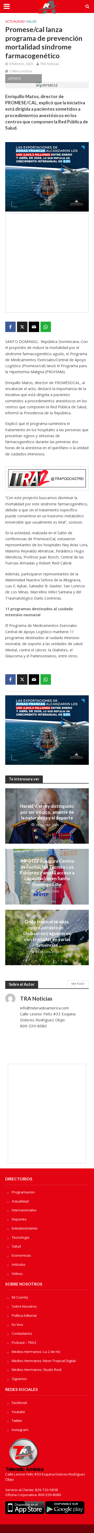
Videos (17, 1273)
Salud (31, 21)
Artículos (19, 1264)
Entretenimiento (25, 1228)
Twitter (17, 1420)
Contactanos (22, 1333)
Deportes (19, 1219)
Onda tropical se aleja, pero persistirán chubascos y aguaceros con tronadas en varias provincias (47, 933)
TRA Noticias (49, 64)
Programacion (23, 1192)
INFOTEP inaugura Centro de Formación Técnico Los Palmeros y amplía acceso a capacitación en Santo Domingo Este (47, 872)
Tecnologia (20, 1237)
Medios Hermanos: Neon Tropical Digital (44, 1360)
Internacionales (24, 1210)
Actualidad (15, 21)
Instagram (20, 1429)
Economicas (21, 1255)
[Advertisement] (47, 263)
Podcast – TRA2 (24, 1342)
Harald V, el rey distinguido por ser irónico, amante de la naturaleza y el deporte (47, 811)
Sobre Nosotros (24, 1306)
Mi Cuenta (20, 1297)
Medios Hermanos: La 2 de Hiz (36, 1351)
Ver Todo (78, 983)
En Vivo (17, 1324)
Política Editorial (24, 1315)
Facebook (19, 1402)
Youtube (18, 1411)
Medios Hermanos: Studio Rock (37, 1369)
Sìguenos (19, 1378)
